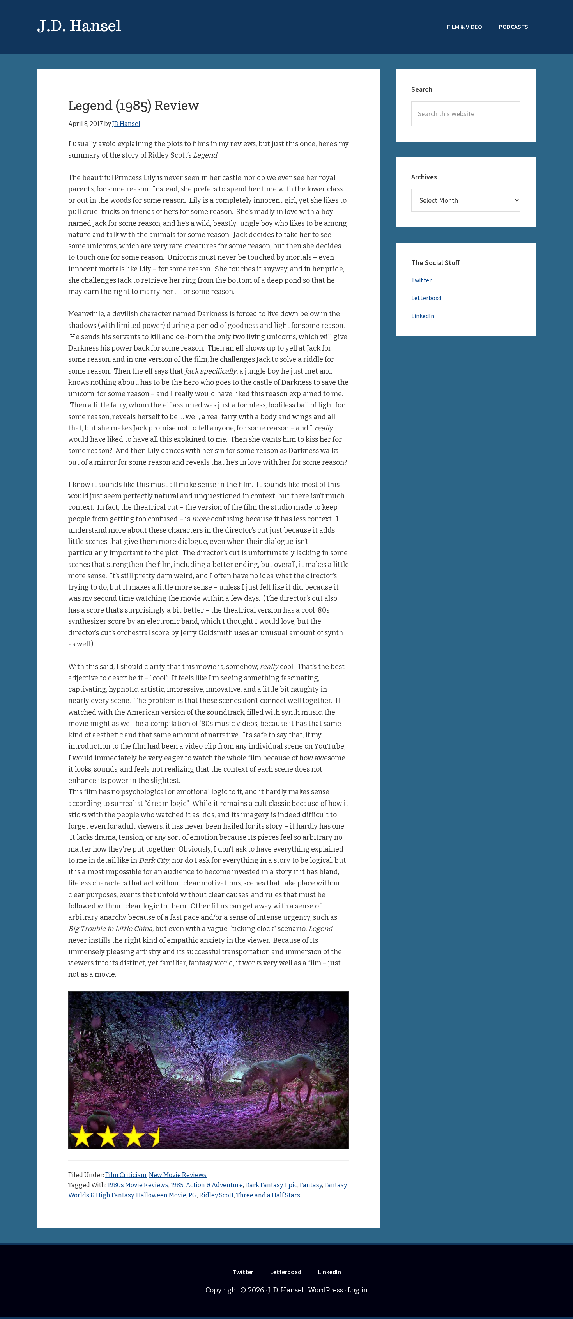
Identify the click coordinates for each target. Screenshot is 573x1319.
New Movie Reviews (178, 1175)
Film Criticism (126, 1175)
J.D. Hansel (79, 25)
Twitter (421, 280)
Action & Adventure (214, 1185)
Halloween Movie (161, 1195)
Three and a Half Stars (268, 1195)
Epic (291, 1185)
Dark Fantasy (264, 1185)
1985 (177, 1185)
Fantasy (311, 1185)
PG (193, 1195)
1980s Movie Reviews (138, 1185)
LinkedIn (422, 316)
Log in (357, 1290)
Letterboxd (426, 298)
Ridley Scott (216, 1195)
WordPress (325, 1290)
